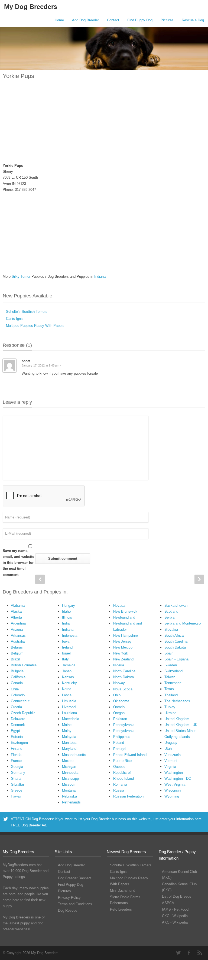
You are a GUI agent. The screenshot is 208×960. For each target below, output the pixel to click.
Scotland (171, 611)
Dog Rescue (67, 910)
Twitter (178, 952)
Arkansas (18, 635)
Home (59, 20)
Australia (18, 641)
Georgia (17, 767)
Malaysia (69, 737)
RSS (199, 952)
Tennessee (172, 683)
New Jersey (122, 641)
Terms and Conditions (75, 904)
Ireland (67, 647)
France (16, 761)
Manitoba (69, 743)
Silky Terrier (21, 276)
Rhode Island (123, 778)
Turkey (169, 707)
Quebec (119, 767)
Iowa (65, 641)
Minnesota (70, 773)
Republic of (122, 773)
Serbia (169, 617)
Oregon (119, 713)
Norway (119, 683)
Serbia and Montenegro (182, 623)
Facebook (189, 952)
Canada (17, 683)
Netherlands (71, 802)
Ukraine (170, 713)
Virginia (170, 767)
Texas (169, 689)
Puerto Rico (122, 761)
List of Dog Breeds (176, 896)
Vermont (170, 761)
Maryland (69, 749)
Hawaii (16, 796)
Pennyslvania (123, 731)
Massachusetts (74, 755)
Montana (69, 790)
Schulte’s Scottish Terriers (26, 312)
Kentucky (69, 683)
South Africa (174, 635)
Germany (18, 773)
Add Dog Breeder (85, 20)
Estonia (17, 737)
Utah (168, 749)
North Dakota (123, 677)
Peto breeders (121, 909)
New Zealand (123, 659)
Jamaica (68, 665)
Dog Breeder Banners (75, 878)
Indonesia (69, 635)
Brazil (15, 659)
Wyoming (171, 796)
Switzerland (173, 671)
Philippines (121, 737)
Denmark (18, 725)
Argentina (18, 623)
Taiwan (169, 677)
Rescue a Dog (193, 20)
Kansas (68, 677)
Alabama (18, 605)
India (66, 623)
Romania (120, 784)
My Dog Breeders (30, 6)
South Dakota (175, 647)
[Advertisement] (104, 124)
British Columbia (24, 665)
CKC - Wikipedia (175, 916)
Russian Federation (128, 796)
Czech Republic (23, 713)
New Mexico (122, 647)
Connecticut (20, 701)
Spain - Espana (176, 659)
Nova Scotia (122, 689)
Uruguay (170, 743)
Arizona (17, 629)
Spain (168, 653)
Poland (118, 743)
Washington (173, 773)
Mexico (67, 761)
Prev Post (40, 579)
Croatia (16, 707)
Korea (66, 689)
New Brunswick (125, 611)
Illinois (67, 617)
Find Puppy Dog (139, 20)
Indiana (100, 276)
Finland (16, 749)
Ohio (117, 695)
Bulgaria (17, 671)
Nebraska (69, 796)
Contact (113, 20)
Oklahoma (121, 701)
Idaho (66, 611)
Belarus (17, 647)
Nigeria (118, 665)
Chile (15, 689)
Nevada (119, 605)
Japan (67, 671)
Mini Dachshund (122, 890)
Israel (66, 653)
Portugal (119, 749)
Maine (67, 725)
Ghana (16, 778)
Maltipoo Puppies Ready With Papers (35, 326)
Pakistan (120, 719)
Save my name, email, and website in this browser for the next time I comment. (18, 562)
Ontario (119, 707)
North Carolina (124, 671)
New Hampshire (125, 635)
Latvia (67, 695)
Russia (118, 790)
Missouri (68, 784)
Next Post (199, 579)
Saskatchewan (175, 605)
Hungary (68, 605)
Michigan (69, 767)
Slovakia (171, 629)
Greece (16, 790)
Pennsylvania (123, 725)
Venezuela (172, 755)
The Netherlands (177, 701)
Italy (65, 659)
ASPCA (168, 903)
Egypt (15, 731)
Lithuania (69, 701)
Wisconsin (172, 790)
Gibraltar (17, 784)
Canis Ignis (15, 319)
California (18, 677)
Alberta (16, 617)
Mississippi (71, 778)
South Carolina (175, 641)
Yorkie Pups (18, 76)
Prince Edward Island (130, 755)
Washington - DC (177, 778)
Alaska (16, 611)
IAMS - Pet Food (175, 909)
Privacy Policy (69, 897)
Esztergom (19, 743)
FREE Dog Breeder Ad (28, 825)
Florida (16, 755)
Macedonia (70, 719)
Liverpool (69, 707)
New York (120, 653)
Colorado (18, 695)
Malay (67, 731)
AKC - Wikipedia (175, 922)
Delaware (18, 719)
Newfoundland (124, 617)
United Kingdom (176, 719)
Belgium (17, 653)
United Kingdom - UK (180, 725)
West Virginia (174, 784)
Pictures (167, 20)
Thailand (171, 695)
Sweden (170, 665)
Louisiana (69, 713)
